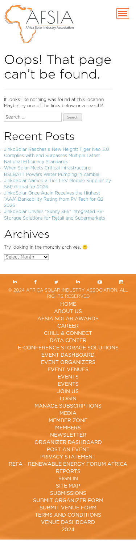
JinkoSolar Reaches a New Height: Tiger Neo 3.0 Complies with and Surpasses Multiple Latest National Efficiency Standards (56, 155)
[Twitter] (56, 283)
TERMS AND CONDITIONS (68, 515)
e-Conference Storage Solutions (68, 347)
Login (68, 398)
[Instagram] (121, 283)
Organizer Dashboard (68, 442)
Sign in (68, 478)
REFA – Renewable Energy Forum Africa (68, 464)
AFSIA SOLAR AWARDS (68, 318)
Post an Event (68, 449)
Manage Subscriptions (68, 406)
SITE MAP (68, 486)
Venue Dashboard (68, 522)
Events (68, 377)
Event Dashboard (68, 355)
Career (68, 326)
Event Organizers (68, 362)
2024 (68, 529)
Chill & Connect (68, 333)
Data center (68, 340)
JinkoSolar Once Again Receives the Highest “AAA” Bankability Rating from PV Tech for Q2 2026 (53, 199)
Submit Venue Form (68, 507)
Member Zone (68, 420)
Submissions (68, 493)
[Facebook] (35, 283)
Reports (68, 471)
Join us (68, 391)
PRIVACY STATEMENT (68, 457)
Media (68, 413)
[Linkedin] (14, 283)
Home (68, 304)
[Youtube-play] (99, 283)
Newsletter (68, 435)
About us (68, 311)
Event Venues (68, 369)
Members (68, 427)
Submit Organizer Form (68, 500)
